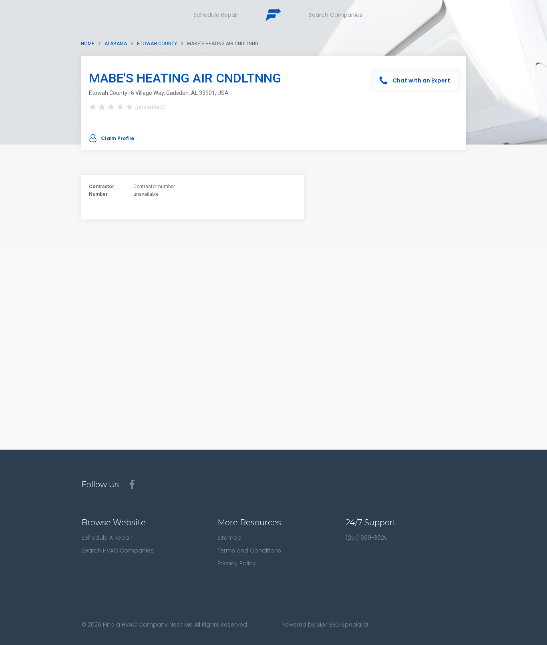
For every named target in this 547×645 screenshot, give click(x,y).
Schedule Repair (215, 15)
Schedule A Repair (107, 538)
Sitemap (229, 538)
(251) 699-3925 (367, 538)
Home (88, 43)
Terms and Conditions (249, 551)
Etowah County (157, 43)
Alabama (116, 43)
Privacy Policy (236, 563)
